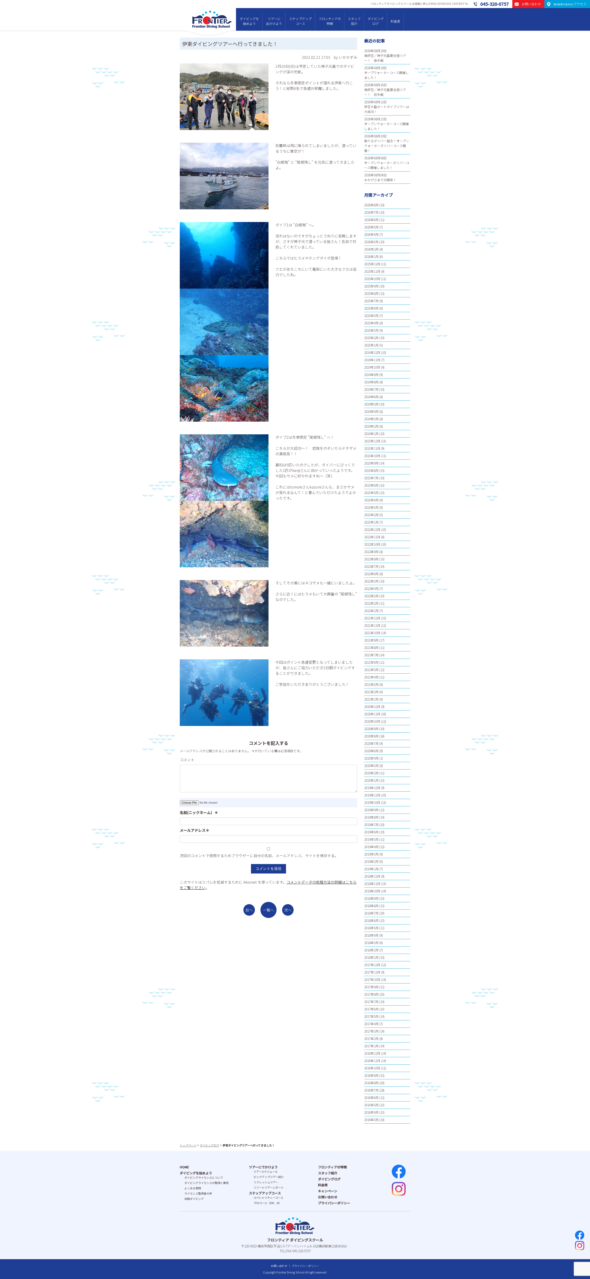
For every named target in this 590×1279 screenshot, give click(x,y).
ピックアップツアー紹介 (269, 1177)
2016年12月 (372, 1053)
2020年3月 (371, 765)
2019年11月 (372, 795)
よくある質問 (192, 1188)
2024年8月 (371, 382)
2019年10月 (372, 802)
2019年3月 (371, 854)
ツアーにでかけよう (263, 1167)
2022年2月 (371, 603)
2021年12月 (372, 618)
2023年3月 (371, 507)
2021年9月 (371, 640)
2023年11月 (372, 448)
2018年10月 (372, 891)
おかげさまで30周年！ (380, 180)
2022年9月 (371, 551)
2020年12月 (372, 706)
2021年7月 (371, 655)
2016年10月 (372, 1068)
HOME (184, 1167)
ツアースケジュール (266, 1171)
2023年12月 (372, 441)
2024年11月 (372, 360)
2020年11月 (372, 714)
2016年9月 (371, 1075)
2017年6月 (371, 1009)
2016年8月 (371, 1083)
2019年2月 (371, 861)
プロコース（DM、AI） (268, 1203)
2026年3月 (371, 242)
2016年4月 (371, 1112)
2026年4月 (371, 234)
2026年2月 (371, 249)
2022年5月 (371, 581)
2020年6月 (371, 751)
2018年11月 (372, 883)
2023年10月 (372, 455)
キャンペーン (327, 1191)
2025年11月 (372, 271)
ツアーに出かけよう (274, 21)
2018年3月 (371, 942)
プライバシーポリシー (334, 1203)
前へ (249, 910)
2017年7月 (371, 1001)
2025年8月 (371, 293)
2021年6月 (371, 662)
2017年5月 (371, 1016)
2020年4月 (371, 758)
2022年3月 (371, 596)
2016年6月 (371, 1097)
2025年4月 (371, 323)
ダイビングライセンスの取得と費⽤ (206, 1183)
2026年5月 (371, 227)
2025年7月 (371, 301)
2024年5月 (371, 404)
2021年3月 (371, 684)
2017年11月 (372, 972)
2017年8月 (371, 994)
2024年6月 (371, 396)
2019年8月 (371, 817)
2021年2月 (371, 692)
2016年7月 (371, 1090)
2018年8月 (371, 905)
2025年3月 (371, 330)
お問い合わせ (327, 1197)
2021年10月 (372, 633)
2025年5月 (371, 315)
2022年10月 (372, 544)
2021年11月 (372, 625)
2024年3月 (371, 419)
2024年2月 (371, 426)
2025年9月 (371, 286)
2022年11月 (372, 537)
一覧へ (268, 910)
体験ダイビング (194, 1199)
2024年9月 (371, 374)
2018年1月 (371, 957)
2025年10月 (372, 278)
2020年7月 (371, 743)
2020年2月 (371, 773)
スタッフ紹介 (354, 21)
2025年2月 (371, 337)
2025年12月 (372, 264)
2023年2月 (371, 514)
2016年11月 (372, 1060)
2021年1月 (371, 699)
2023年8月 (371, 470)
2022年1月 (371, 610)
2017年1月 (371, 1046)
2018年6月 (371, 920)
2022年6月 (371, 573)
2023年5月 (371, 492)
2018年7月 (371, 913)
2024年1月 (371, 433)
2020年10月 (372, 721)
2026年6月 (371, 219)
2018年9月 (371, 898)
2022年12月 (372, 529)
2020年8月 (371, 736)
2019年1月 (371, 869)
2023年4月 (371, 500)
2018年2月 (371, 950)
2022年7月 (371, 566)
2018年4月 (371, 935)
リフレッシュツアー (266, 1182)
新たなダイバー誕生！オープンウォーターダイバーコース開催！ (386, 146)
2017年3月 (371, 1031)
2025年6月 (371, 308)
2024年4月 (371, 411)
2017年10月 (372, 979)
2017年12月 (372, 964)
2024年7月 (371, 389)
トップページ (188, 1145)
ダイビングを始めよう (249, 21)
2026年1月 (371, 256)
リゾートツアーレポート (269, 1187)
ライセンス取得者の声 (198, 1193)
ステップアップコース (300, 21)
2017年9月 (371, 987)
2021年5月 (371, 669)
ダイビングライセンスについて (203, 1177)
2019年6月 (371, 832)
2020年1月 (371, 780)
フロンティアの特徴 (330, 21)
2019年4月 (371, 846)
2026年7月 (371, 212)
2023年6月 (371, 485)
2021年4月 (371, 677)
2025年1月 (371, 345)
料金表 (395, 21)
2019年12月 (372, 787)
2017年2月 (371, 1038)
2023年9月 (371, 463)
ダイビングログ (376, 21)
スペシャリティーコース (268, 1197)
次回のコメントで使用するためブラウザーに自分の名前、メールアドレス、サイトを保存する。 (259, 855)
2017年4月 (371, 1023)
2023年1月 (371, 522)
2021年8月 (371, 647)
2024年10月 (372, 367)
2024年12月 (372, 352)
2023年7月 (371, 478)
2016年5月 (371, 1105)
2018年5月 (371, 928)
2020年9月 (371, 728)
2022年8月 (371, 559)
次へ (288, 910)
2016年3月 (371, 1119)
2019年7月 (371, 824)
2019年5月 (371, 839)
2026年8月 (371, 205)
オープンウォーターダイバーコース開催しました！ (386, 165)
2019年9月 (371, 810)
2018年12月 (372, 876)
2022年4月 (371, 588)
